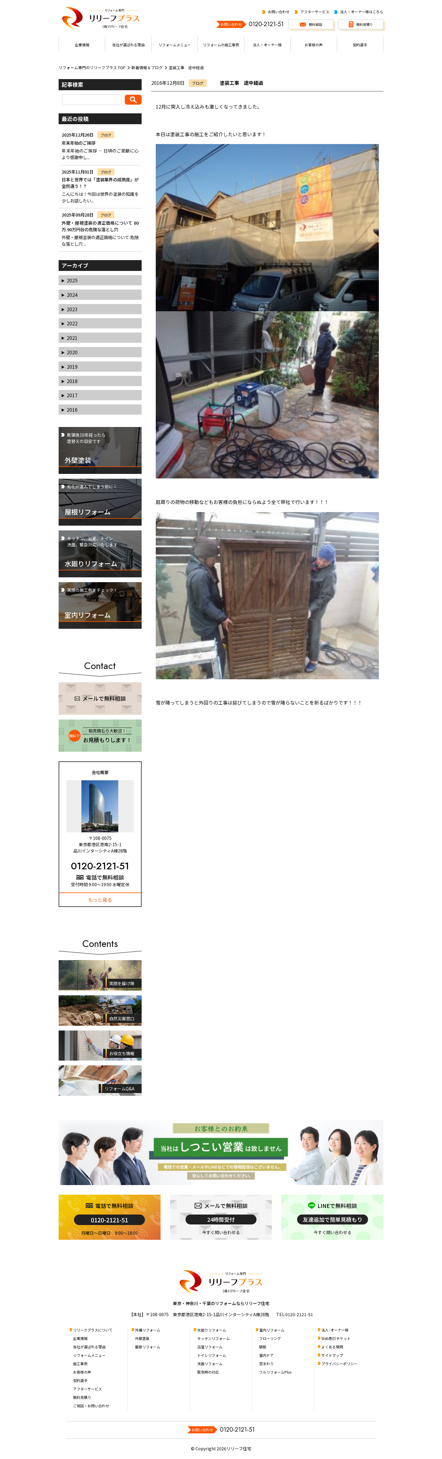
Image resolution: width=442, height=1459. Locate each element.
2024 (72, 294)
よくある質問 (332, 1346)
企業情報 (80, 1338)
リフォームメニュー (89, 1355)
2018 (72, 381)
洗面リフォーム (210, 1363)
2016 (72, 409)
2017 (72, 395)
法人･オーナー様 (334, 1329)
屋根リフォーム (147, 1346)
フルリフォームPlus (275, 1372)
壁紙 (262, 1346)
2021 (72, 337)
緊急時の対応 (208, 1372)
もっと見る (100, 899)
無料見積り (82, 1397)
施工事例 (80, 1363)
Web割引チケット (336, 1338)
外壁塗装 (142, 1338)
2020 (72, 352)
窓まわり (266, 1363)
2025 (72, 280)
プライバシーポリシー (339, 1363)
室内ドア (266, 1355)
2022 (72, 323)
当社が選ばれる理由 (89, 1346)
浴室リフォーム (210, 1346)
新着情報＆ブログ (147, 67)
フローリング (270, 1338)
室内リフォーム (271, 1329)
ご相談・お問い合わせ (91, 1405)
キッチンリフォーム (213, 1338)
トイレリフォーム (211, 1355)
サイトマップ (332, 1355)
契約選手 (80, 1380)
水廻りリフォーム (211, 1329)
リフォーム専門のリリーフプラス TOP (92, 67)
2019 (72, 366)
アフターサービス (87, 1388)
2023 (72, 309)
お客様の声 (82, 1372)
